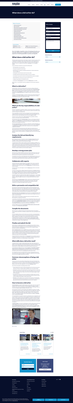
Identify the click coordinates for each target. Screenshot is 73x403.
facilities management (36, 247)
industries (29, 247)
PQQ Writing (13, 386)
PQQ (17, 71)
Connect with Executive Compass (31, 47)
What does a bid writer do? (17, 25)
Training (41, 4)
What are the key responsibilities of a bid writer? (20, 27)
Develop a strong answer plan (18, 30)
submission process (17, 229)
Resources (37, 4)
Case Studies (28, 387)
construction (27, 248)
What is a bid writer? (16, 26)
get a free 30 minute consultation (36, 0)
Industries (33, 4)
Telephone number (48, 36)
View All (51, 332)
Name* (47, 26)
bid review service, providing (17, 125)
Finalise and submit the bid (17, 35)
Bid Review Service (14, 387)
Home (13, 10)
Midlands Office (44, 386)
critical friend (38, 124)
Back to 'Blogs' (15, 326)
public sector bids (26, 116)
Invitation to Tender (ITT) (32, 139)
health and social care (15, 248)
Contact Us (45, 369)
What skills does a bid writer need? (18, 36)
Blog (44, 4)
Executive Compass (20, 94)
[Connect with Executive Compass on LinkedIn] (56, 379)
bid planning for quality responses (22, 205)
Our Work (48, 4)
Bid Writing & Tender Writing (16, 381)
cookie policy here (15, 400)
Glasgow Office (44, 384)
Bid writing (14, 277)
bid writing (20, 91)
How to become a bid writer (17, 39)
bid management (20, 80)
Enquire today (58, 4)
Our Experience (29, 389)
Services (29, 4)
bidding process (31, 80)
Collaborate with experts (17, 31)
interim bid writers (18, 123)
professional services (21, 248)
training (14, 95)
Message (47, 39)
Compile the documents (17, 34)
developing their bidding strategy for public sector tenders (31, 204)
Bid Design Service (14, 393)
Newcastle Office (44, 381)
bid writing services (21, 92)
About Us (52, 4)
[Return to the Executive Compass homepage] (16, 4)
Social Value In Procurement (31, 381)
